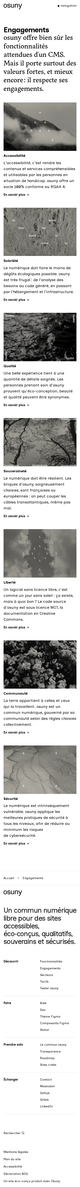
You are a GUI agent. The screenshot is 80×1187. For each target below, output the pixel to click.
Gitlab (44, 1100)
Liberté (10, 582)
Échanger (11, 1079)
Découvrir (11, 961)
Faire (7, 1003)
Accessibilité (14, 156)
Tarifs (44, 981)
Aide (43, 1003)
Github (45, 1093)
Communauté (16, 693)
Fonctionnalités (51, 961)
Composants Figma (54, 1023)
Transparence (50, 1051)
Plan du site (12, 1159)
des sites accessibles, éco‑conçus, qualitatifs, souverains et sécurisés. (40, 930)
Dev (43, 1010)
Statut (44, 1030)
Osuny (55, 1181)
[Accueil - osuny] (13, 5)
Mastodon (47, 1086)
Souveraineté (15, 471)
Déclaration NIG (16, 1174)
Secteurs (46, 975)
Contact (46, 1079)
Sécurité (11, 799)
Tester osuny (49, 988)
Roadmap (47, 1058)
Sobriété (11, 261)
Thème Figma (50, 1016)
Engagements (50, 968)
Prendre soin (13, 1045)
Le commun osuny (53, 1045)
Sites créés (48, 1065)
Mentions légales (16, 1152)
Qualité (10, 366)
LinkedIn (46, 1106)
